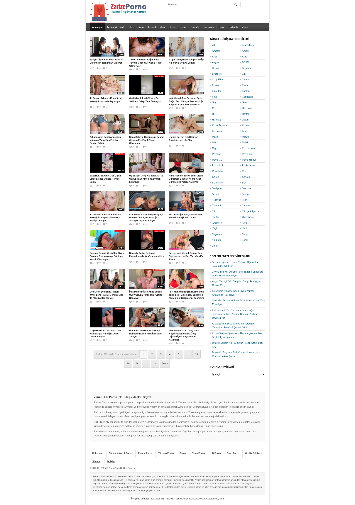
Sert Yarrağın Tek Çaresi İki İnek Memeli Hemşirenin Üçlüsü (185, 216)
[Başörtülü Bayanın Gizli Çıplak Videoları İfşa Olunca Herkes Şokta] (107, 162)
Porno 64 (247, 154)
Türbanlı (233, 27)
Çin (244, 73)
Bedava (216, 68)
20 (128, 363)
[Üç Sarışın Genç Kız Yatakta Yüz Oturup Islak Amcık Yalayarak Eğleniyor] (147, 162)
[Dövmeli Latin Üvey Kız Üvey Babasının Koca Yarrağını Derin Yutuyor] (147, 317)
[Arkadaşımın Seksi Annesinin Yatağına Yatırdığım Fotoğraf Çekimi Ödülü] (107, 124)
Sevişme (217, 188)
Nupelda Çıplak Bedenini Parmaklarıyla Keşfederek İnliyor (146, 255)
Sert (244, 182)
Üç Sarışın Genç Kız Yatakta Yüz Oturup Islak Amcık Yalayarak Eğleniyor (146, 178)
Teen (221, 27)
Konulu (195, 27)
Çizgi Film (217, 79)
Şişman (216, 194)
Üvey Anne (248, 217)
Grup (183, 27)
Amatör (216, 51)
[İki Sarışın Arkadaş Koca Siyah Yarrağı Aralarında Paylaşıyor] (107, 85)
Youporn (216, 240)
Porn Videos (248, 148)
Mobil (245, 142)
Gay (214, 102)
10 (196, 354)
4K (213, 45)
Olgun (140, 27)
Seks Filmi (218, 182)
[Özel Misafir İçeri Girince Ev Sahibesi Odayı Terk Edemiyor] (147, 85)
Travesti (216, 205)
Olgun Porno (198, 453)
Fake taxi (217, 91)
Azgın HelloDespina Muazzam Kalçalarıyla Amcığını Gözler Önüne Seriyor (105, 333)
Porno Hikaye (249, 159)
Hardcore (247, 108)
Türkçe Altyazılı (115, 27)
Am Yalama (248, 45)
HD (130, 27)
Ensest (152, 27)
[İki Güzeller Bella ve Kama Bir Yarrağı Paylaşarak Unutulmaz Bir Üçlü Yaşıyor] (107, 201)
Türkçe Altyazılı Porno (120, 453)
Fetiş (214, 96)
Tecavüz (216, 199)
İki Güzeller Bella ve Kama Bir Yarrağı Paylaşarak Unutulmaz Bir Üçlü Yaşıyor (106, 217)
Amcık (245, 51)
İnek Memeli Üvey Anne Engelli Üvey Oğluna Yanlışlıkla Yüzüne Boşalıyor (145, 294)
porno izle (116, 487)
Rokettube (217, 171)
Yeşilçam (217, 234)
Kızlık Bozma (219, 125)
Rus (244, 171)
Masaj (215, 136)
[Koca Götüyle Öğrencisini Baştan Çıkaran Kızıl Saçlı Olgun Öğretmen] (147, 124)
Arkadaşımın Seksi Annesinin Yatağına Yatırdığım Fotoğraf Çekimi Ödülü (105, 140)
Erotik (245, 85)
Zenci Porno (233, 453)
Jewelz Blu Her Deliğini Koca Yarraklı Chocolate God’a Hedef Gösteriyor (145, 62)
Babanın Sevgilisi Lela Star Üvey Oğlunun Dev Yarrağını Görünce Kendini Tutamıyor (107, 256)
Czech (245, 79)
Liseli (173, 27)
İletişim (111, 461)
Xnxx (245, 222)
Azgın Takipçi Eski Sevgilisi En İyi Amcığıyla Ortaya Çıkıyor (186, 61)
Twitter (215, 217)
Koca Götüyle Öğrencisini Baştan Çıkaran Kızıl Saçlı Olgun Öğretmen (146, 140)
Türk (214, 211)
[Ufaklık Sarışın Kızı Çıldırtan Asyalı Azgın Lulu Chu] (186, 124)
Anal (162, 27)
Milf (214, 142)
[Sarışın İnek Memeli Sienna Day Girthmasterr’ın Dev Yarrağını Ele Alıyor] (186, 240)
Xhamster (217, 222)
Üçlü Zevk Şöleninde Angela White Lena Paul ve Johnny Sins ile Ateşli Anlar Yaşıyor (106, 294)
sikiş (207, 487)
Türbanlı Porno (166, 453)
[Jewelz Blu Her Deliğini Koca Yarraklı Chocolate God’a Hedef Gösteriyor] (147, 46)
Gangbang (247, 96)
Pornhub (216, 154)
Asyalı (215, 62)
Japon (245, 119)
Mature (245, 136)
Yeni (244, 228)
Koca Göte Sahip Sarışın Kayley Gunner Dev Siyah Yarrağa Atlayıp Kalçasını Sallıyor (146, 217)
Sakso (215, 177)
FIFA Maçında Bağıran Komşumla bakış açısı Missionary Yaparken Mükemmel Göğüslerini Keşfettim (186, 294)
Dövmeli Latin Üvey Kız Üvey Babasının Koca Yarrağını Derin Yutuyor (145, 333)
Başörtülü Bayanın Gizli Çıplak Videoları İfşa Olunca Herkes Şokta (105, 178)
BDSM (245, 62)
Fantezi (246, 91)
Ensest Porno (145, 453)
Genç (245, 102)
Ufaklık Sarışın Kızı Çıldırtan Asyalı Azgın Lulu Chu (183, 139)
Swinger (246, 194)
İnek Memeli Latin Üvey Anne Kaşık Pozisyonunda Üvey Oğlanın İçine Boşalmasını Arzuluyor (184, 335)
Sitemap (96, 461)
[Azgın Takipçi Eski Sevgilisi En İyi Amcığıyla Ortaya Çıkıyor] (186, 46)
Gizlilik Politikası (253, 453)
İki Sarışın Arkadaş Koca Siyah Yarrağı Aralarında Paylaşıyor (106, 100)
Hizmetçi (217, 119)
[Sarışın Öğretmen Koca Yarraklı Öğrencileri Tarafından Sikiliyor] (107, 46)
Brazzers (217, 73)
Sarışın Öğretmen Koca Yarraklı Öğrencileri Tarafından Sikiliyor (106, 61)
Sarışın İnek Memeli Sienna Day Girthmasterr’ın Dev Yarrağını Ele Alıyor (186, 256)
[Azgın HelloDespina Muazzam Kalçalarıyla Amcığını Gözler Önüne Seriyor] (107, 317)
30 (137, 363)
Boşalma (246, 68)
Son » (165, 363)
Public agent (248, 165)
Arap (244, 56)
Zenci (245, 27)
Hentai (245, 114)
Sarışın (246, 177)
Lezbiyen (209, 27)
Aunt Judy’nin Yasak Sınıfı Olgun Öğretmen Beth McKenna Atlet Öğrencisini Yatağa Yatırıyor (186, 178)
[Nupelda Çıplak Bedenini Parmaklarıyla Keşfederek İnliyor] (147, 240)
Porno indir (218, 165)
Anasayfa (97, 27)
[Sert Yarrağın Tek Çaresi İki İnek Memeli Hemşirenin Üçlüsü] (186, 201)
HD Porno (216, 453)
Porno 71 (217, 159)
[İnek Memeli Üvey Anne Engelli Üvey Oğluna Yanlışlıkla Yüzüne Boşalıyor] (147, 278)
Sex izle (246, 188)
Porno (183, 453)
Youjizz (246, 234)
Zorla (214, 245)
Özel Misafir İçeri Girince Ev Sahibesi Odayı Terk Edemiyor (145, 100)
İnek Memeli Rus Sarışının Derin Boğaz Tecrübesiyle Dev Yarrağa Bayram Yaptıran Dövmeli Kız (186, 101)
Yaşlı (214, 228)
